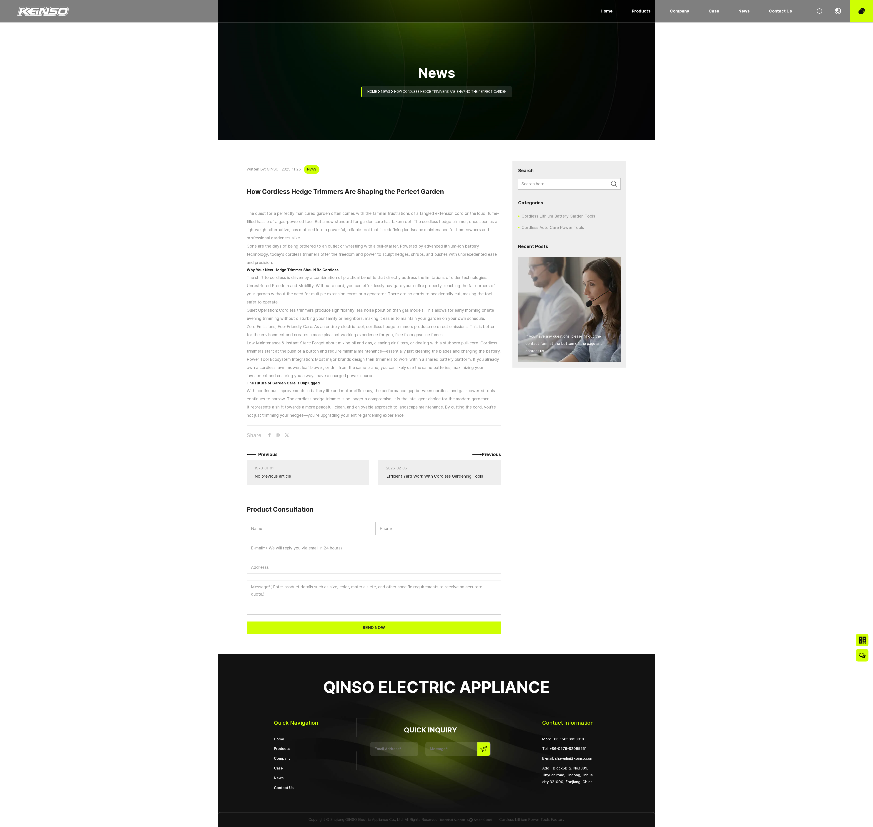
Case (714, 11)
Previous (268, 454)
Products (641, 11)
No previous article (273, 476)
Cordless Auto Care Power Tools (553, 227)
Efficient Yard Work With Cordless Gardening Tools (434, 476)
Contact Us (780, 11)
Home (606, 11)
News (744, 11)
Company (679, 11)
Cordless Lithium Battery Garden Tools (558, 216)
